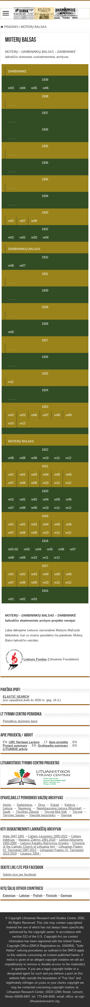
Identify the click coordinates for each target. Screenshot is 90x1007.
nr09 (69, 415)
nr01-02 (13, 549)
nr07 (22, 221)
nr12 (22, 423)
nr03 (11, 88)
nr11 (11, 382)
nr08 (34, 221)
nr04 (22, 88)
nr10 (11, 423)
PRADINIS (10, 27)
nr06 (45, 88)
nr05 (34, 88)
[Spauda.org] (45, 12)
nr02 (11, 221)
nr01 (11, 237)
